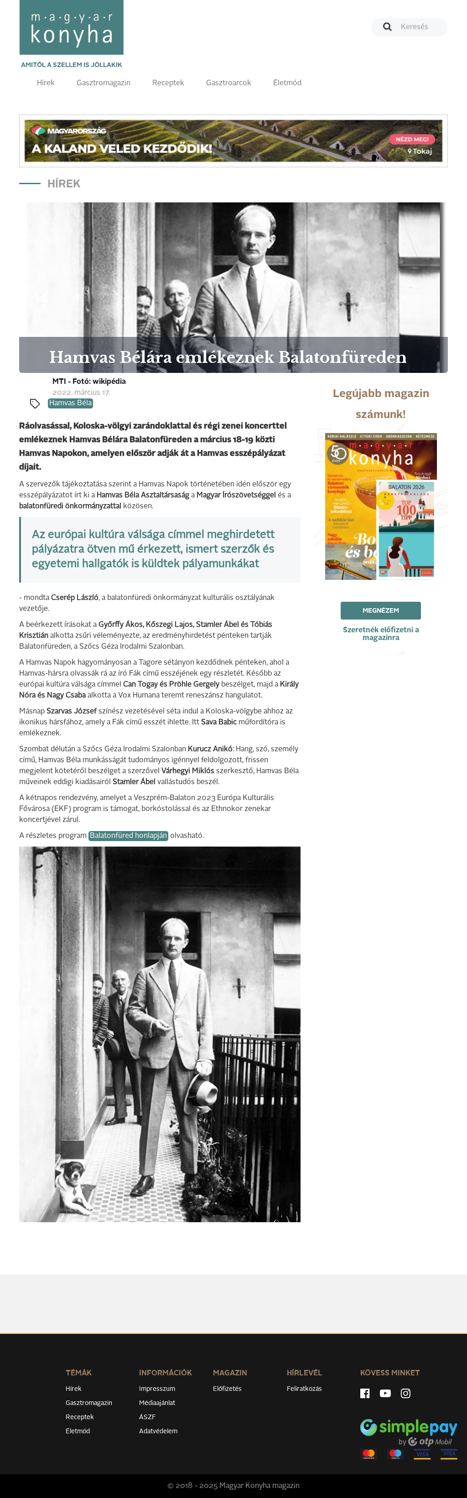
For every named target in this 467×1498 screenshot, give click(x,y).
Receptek (168, 83)
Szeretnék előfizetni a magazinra (381, 634)
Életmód (287, 83)
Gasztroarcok (228, 83)
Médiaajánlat (157, 1403)
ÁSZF (147, 1417)
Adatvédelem (158, 1431)
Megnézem (381, 611)
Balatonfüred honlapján (128, 836)
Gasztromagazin (103, 83)
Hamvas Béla (70, 403)
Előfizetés (227, 1389)
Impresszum (157, 1389)
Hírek (46, 83)
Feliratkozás (304, 1389)
